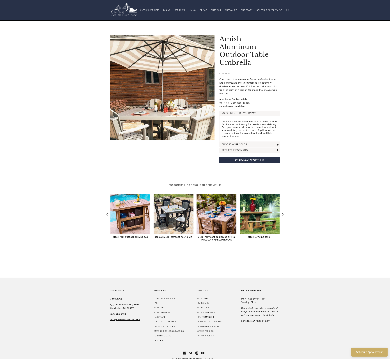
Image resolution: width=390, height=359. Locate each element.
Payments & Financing (209, 322)
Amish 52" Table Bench (259, 237)
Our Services (204, 308)
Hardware (159, 317)
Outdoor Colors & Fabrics (169, 331)
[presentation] (107, 214)
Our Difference (206, 312)
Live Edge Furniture (165, 322)
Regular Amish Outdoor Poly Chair (173, 237)
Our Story (203, 303)
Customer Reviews (164, 298)
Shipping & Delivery (208, 326)
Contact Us (116, 298)
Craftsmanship (205, 317)
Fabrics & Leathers (164, 326)
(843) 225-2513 (118, 313)
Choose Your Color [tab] (234, 144)
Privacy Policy (205, 336)
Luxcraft (224, 73)
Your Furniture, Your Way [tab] (239, 113)
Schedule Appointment (369, 352)
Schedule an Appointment (249, 160)
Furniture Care (162, 336)
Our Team (202, 298)
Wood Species (161, 308)
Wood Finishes (162, 312)
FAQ (156, 303)
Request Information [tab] (236, 150)
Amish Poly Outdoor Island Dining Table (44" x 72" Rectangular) (216, 238)
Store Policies (205, 331)
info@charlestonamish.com (125, 319)
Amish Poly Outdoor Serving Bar (130, 237)
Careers (158, 340)
